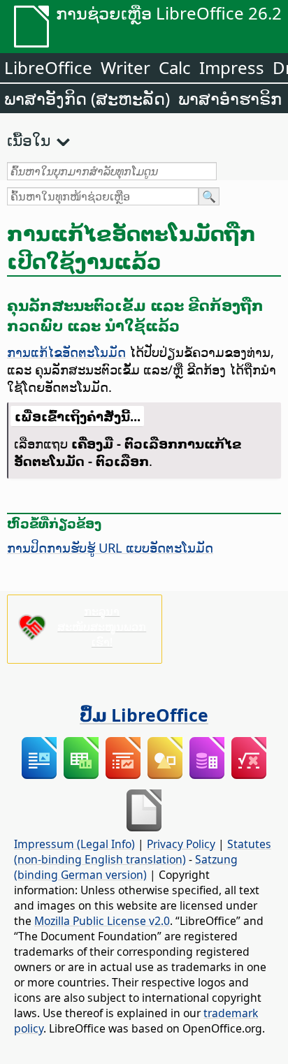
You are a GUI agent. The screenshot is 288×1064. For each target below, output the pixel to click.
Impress (231, 67)
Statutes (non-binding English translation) (142, 851)
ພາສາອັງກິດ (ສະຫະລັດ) (87, 98)
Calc (175, 67)
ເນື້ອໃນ (28, 139)
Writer (125, 67)
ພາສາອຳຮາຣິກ (230, 98)
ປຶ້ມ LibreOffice (144, 715)
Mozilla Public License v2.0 (102, 920)
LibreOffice (48, 67)
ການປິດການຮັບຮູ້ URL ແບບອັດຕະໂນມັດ (110, 547)
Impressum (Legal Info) (74, 844)
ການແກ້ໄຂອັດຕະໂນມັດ (66, 351)
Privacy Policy (181, 844)
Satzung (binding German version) (126, 867)
